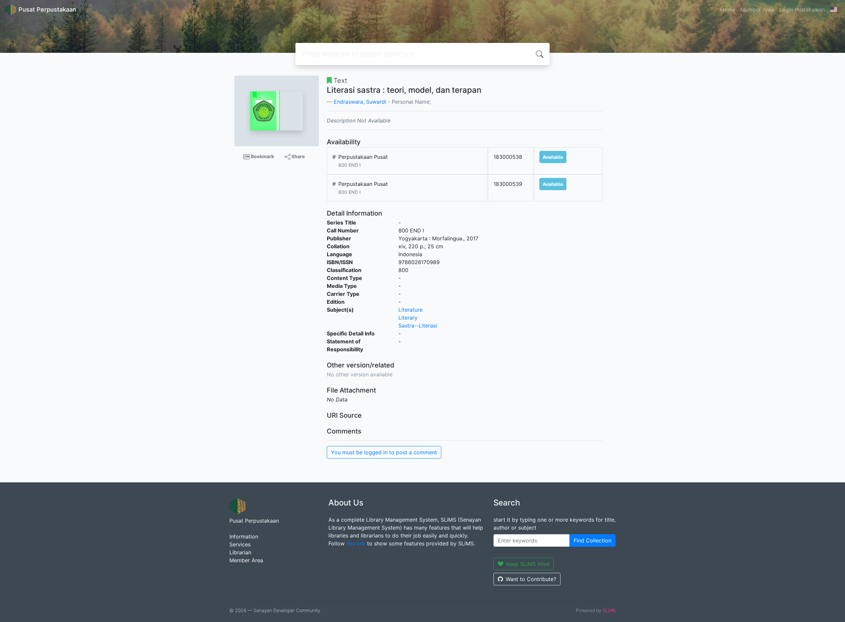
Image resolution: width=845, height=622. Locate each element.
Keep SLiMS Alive (528, 564)
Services (240, 544)
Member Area (757, 9)
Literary (408, 317)
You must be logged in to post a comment (384, 452)
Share (297, 156)
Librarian (240, 552)
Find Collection (592, 540)
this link (355, 543)
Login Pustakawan (802, 9)
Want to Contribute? (531, 579)
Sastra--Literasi (417, 325)
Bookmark (262, 156)
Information (243, 536)
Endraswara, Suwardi (360, 101)
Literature (410, 309)
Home (727, 9)
